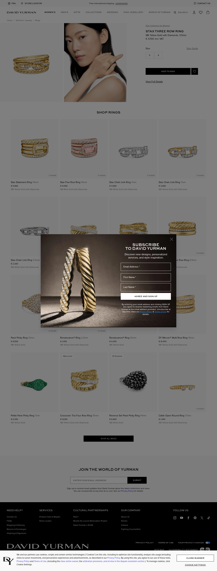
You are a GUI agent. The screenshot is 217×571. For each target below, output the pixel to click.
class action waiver (69, 561)
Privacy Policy (146, 311)
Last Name (128, 287)
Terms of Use (160, 311)
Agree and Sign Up (145, 296)
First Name (129, 277)
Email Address (130, 267)
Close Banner (195, 558)
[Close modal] (173, 237)
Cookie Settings (195, 564)
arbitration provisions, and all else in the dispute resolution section (114, 561)
